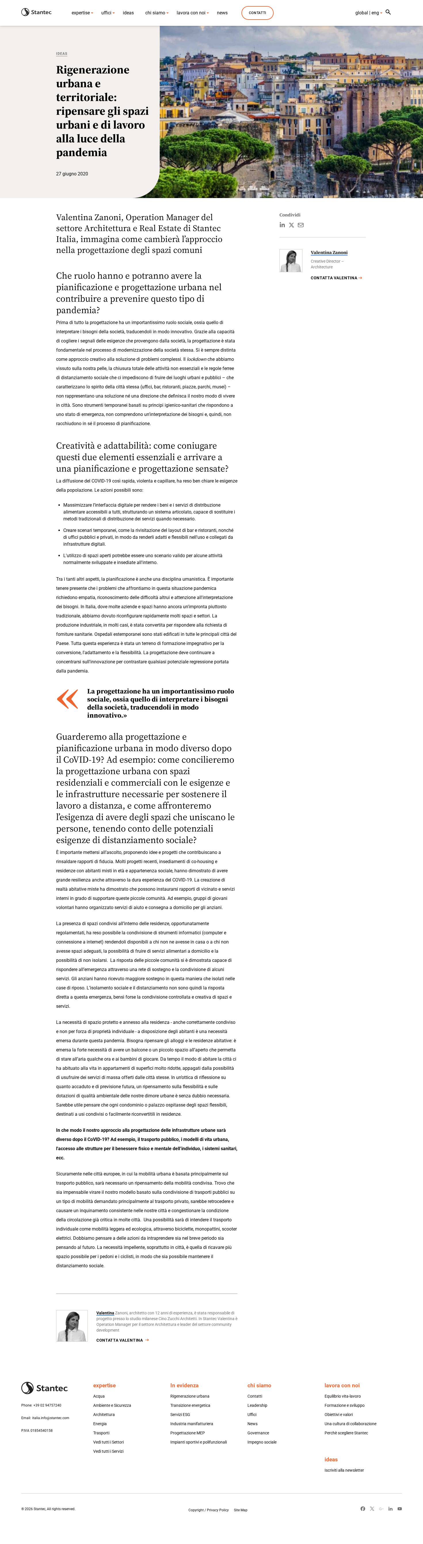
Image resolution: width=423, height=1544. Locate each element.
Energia (100, 1423)
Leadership (257, 1405)
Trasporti (101, 1433)
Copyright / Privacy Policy (208, 1510)
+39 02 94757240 (47, 1405)
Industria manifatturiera (191, 1423)
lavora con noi (191, 13)
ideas (128, 13)
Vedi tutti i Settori (108, 1442)
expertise (81, 13)
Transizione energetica (190, 1405)
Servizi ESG (180, 1414)
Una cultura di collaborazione (350, 1423)
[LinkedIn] (390, 1508)
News (252, 1423)
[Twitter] (372, 1508)
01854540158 (42, 1431)
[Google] (381, 1508)
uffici (106, 13)
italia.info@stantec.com (50, 1418)
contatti (257, 13)
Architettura (104, 1414)
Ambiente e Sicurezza (112, 1405)
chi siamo (155, 13)
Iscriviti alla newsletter (344, 1470)
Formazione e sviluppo (345, 1405)
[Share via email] (301, 225)
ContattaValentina (119, 1340)
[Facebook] (363, 1508)
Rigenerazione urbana (189, 1396)
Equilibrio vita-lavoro (343, 1396)
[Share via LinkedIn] (282, 225)
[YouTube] (399, 1508)
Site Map (240, 1510)
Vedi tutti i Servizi (108, 1451)
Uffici (251, 1414)
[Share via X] (291, 225)
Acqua (99, 1396)
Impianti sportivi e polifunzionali (198, 1442)
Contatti (254, 1396)
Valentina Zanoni (329, 252)
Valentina (105, 1313)
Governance (258, 1433)
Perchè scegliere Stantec (346, 1433)
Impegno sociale (262, 1442)
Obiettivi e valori (339, 1414)
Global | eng (367, 13)
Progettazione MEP (187, 1433)
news (222, 13)
